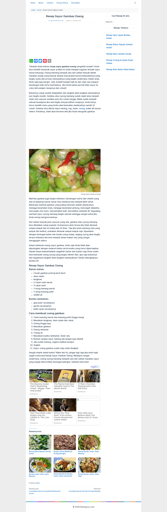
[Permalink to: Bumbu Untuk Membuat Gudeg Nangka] (65, 442)
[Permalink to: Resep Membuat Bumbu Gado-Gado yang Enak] (65, 464)
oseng (82, 108)
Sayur (38, 483)
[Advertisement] (65, 41)
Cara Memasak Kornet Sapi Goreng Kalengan (85, 490)
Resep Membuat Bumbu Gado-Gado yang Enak (63, 475)
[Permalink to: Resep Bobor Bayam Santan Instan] (40, 442)
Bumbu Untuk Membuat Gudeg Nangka (63, 452)
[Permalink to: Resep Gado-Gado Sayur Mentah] (40, 465)
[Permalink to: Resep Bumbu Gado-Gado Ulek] (89, 465)
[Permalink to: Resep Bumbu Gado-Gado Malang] (89, 442)
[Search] (135, 3)
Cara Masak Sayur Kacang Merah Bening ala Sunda (44, 491)
